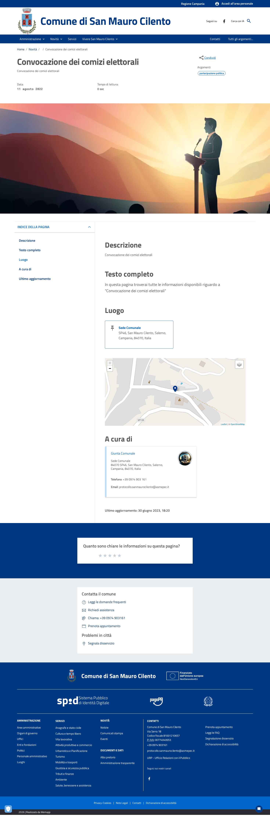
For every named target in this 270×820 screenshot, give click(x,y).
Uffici (20, 739)
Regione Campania (192, 3)
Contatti (153, 721)
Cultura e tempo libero (68, 733)
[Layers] (239, 364)
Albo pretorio (107, 757)
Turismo (60, 756)
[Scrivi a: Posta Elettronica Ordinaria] (174, 754)
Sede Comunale (130, 327)
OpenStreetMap (238, 424)
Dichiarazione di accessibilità (221, 744)
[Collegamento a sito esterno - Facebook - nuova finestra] (224, 21)
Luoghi (21, 762)
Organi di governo (27, 733)
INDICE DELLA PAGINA (33, 226)
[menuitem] (215, 39)
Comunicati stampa (111, 733)
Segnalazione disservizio (219, 738)
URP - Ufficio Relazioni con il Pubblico (168, 758)
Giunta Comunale (123, 453)
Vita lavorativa (63, 739)
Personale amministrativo (32, 756)
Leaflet (224, 424)
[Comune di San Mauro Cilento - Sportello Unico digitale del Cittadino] (27, 20)
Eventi (104, 739)
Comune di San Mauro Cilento (105, 21)
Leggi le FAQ (212, 733)
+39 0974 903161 (157, 745)
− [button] (110, 368)
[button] (234, 4)
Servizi (60, 721)
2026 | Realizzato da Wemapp (34, 812)
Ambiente (61, 779)
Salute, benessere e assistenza (73, 785)
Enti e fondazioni (26, 745)
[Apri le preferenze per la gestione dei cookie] (9, 809)
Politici (21, 750)
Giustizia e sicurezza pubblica (72, 768)
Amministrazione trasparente (117, 763)
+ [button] (110, 363)
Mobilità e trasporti (66, 762)
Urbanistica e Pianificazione (71, 751)
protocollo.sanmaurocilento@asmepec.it (171, 751)
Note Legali (122, 803)
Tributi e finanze (64, 774)
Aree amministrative (29, 727)
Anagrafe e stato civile (68, 728)
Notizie (104, 727)
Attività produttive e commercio (73, 745)
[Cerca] (249, 21)
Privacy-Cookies (102, 803)
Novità (33, 49)
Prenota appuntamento (219, 727)
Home (20, 49)
